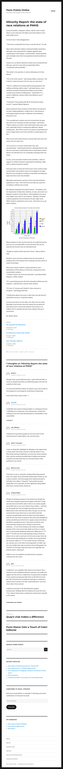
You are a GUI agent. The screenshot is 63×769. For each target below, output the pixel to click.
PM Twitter (11, 728)
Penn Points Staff (13, 351)
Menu (53, 11)
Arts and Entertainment (14, 755)
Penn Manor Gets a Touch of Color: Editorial (18, 333)
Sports (8, 743)
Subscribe (11, 707)
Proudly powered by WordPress (26, 764)
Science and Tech (12, 759)
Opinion (9, 751)
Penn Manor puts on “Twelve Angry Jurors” (22, 668)
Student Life (10, 747)
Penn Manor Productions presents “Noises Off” (23, 666)
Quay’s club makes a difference (14, 341)
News (8, 739)
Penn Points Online (17, 10)
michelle (14, 402)
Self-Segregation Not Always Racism (16, 324)
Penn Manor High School (16, 726)
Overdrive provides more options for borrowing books (25, 677)
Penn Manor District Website (17, 724)
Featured (31, 351)
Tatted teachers (13, 675)
